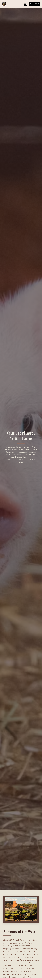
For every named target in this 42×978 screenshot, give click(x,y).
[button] (25, 4)
